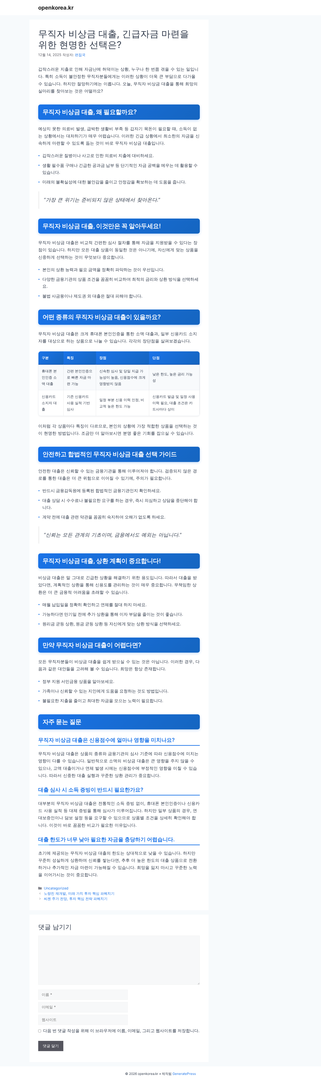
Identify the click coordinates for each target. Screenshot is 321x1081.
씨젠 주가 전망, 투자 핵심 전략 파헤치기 (75, 898)
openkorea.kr (56, 7)
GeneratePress (184, 1074)
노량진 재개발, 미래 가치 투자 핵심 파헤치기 (79, 893)
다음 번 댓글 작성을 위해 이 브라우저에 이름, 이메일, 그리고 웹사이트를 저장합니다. (121, 1030)
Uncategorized (56, 888)
